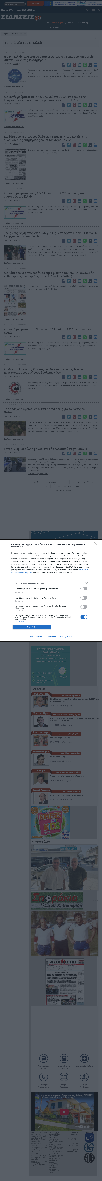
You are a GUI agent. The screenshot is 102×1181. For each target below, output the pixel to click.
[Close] (96, 544)
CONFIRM (32, 627)
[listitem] (51, 582)
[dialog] (51, 590)
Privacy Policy (66, 636)
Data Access (51, 636)
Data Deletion (36, 636)
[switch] (83, 588)
